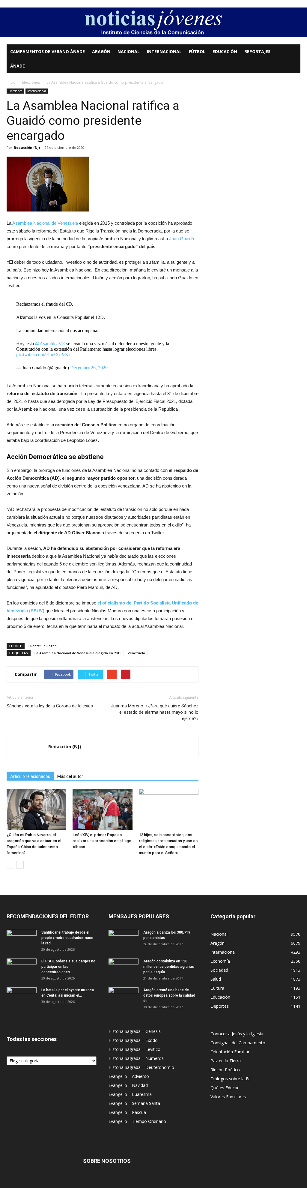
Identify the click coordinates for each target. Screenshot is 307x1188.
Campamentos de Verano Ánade (47, 51)
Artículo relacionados (30, 776)
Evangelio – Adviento (129, 1076)
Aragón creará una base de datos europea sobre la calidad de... (169, 995)
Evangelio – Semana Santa (134, 1103)
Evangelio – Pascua (127, 1112)
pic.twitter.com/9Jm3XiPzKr (43, 354)
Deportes (219, 1006)
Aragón (101, 51)
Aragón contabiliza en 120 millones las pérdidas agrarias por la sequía (168, 966)
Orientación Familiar (229, 1051)
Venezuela (136, 653)
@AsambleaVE (50, 343)
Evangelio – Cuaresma (130, 1094)
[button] (293, 52)
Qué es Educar (224, 1087)
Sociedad (219, 970)
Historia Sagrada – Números (136, 1058)
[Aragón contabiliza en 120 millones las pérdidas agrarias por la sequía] (124, 969)
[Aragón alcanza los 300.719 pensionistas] (124, 940)
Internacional (164, 51)
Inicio (11, 82)
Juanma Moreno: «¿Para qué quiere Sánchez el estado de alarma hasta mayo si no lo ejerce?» (154, 712)
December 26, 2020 (89, 367)
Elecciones (31, 82)
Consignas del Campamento (237, 1043)
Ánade (17, 66)
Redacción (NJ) (27, 147)
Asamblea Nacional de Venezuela (45, 223)
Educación (225, 51)
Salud (215, 979)
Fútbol (197, 51)
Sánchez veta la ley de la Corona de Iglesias (50, 706)
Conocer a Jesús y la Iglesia (236, 1033)
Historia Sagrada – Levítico (134, 1049)
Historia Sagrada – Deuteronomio (141, 1067)
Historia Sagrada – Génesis (135, 1031)
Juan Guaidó (181, 238)
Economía (220, 961)
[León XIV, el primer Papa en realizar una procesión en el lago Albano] (102, 809)
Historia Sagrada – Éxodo (133, 1040)
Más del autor (70, 776)
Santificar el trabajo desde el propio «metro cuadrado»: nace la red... (67, 937)
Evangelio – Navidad (128, 1085)
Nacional (129, 51)
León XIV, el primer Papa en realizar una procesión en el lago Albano (102, 840)
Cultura (217, 988)
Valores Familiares (228, 1097)
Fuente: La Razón (42, 646)
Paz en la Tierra (225, 1061)
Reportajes (257, 51)
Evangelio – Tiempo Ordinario (137, 1121)
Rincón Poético (225, 1069)
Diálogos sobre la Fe (230, 1079)
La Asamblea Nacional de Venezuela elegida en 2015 (77, 653)
